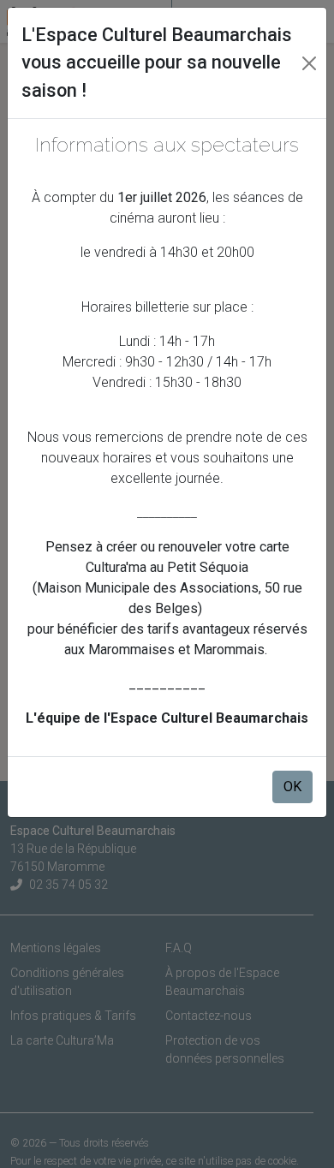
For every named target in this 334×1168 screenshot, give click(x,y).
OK (292, 786)
